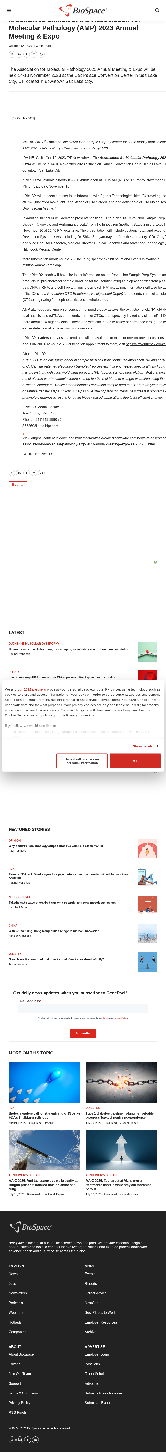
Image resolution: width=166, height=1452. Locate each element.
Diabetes (93, 1108)
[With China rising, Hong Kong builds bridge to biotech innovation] (147, 933)
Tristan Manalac (18, 964)
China (13, 925)
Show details (143, 746)
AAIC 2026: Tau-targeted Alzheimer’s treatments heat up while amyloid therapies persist (118, 1185)
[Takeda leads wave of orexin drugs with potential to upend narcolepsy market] (147, 905)
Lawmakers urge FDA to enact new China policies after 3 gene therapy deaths (62, 677)
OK (135, 761)
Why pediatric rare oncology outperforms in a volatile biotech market (56, 846)
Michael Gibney (129, 1122)
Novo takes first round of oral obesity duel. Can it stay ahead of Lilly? (56, 959)
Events (18, 485)
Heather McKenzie (19, 653)
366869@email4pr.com (40, 426)
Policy (14, 672)
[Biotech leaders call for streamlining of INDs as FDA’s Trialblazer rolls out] (44, 1082)
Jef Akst (49, 1122)
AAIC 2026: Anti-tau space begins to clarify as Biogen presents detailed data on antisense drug (43, 1185)
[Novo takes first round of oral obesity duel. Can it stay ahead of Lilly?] (147, 962)
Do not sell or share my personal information (82, 761)
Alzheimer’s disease (25, 1175)
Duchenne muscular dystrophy (34, 643)
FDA (11, 869)
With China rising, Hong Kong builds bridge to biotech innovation (54, 931)
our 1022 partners (32, 689)
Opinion (15, 840)
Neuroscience (20, 897)
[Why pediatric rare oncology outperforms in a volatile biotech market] (147, 848)
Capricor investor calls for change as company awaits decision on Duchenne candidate (69, 649)
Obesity (15, 954)
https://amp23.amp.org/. (44, 265)
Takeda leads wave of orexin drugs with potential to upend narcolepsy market (62, 902)
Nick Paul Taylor (18, 907)
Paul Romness (17, 850)
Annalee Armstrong (20, 935)
